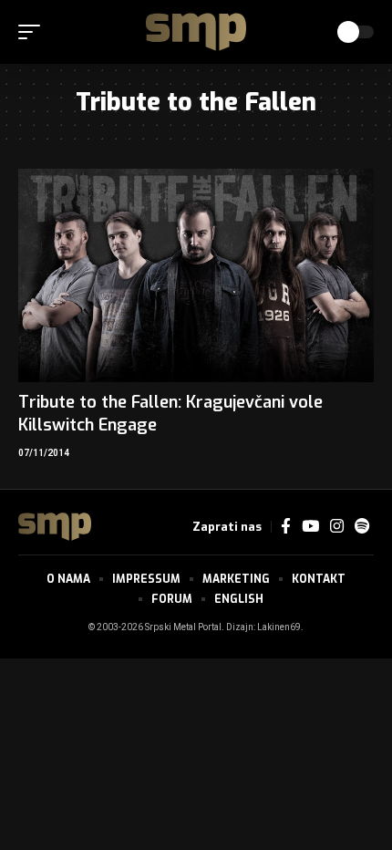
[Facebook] (285, 526)
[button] (33, 32)
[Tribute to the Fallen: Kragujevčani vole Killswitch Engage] (196, 275)
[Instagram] (336, 526)
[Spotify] (362, 526)
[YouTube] (310, 526)
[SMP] (196, 32)
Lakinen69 (279, 627)
